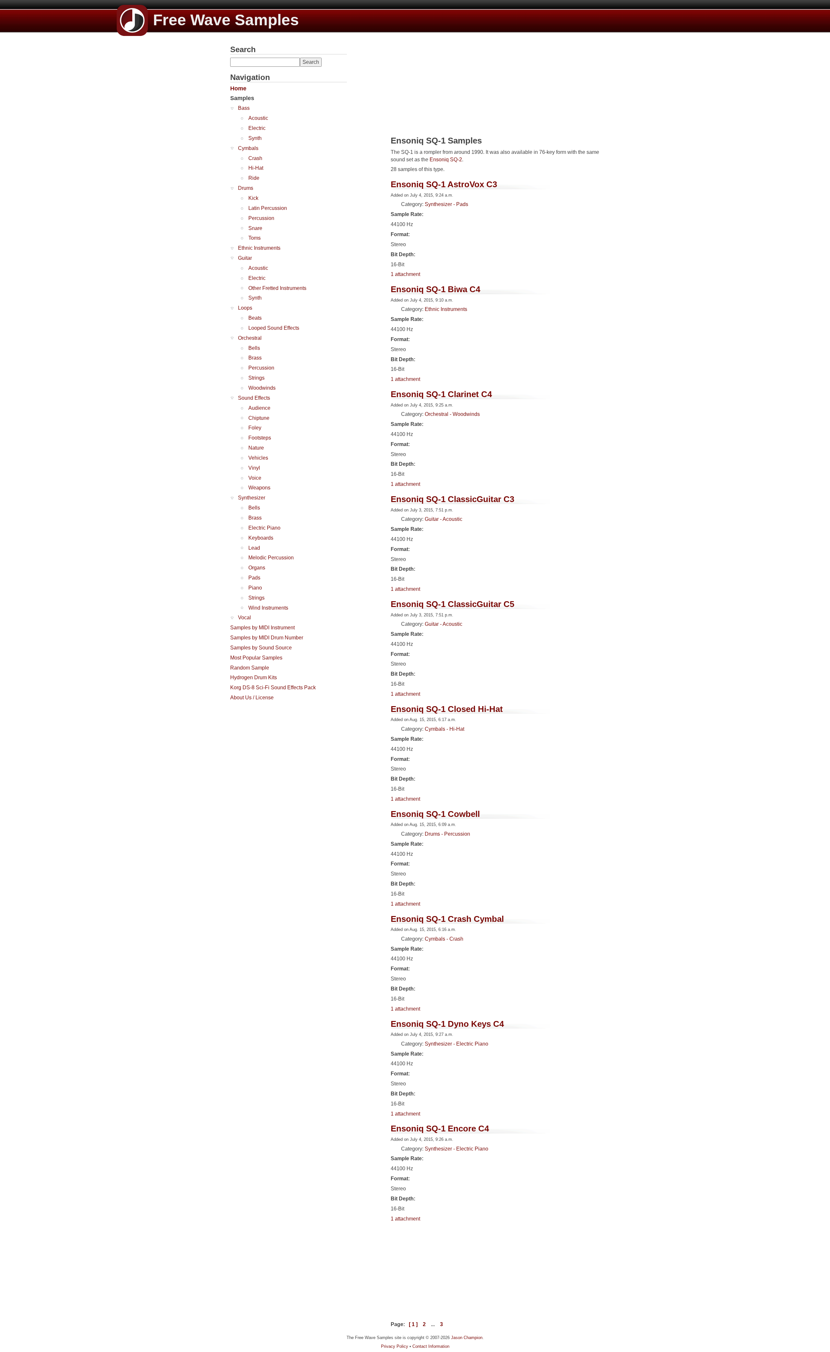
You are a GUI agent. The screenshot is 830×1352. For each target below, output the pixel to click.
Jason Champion (466, 1337)
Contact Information (430, 1346)
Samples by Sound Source (261, 647)
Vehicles (258, 458)
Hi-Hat (255, 168)
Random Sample (249, 667)
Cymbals (248, 148)
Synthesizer (251, 497)
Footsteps (259, 438)
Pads (254, 577)
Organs (256, 567)
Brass (255, 358)
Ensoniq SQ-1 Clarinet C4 (441, 394)
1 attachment (405, 274)
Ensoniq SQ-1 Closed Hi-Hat (447, 709)
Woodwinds (262, 388)
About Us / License (252, 697)
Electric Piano (264, 528)
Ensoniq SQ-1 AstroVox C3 (444, 184)
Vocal (244, 617)
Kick (253, 198)
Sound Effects (254, 398)
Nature (256, 448)
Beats (255, 318)
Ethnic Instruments (259, 248)
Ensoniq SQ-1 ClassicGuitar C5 (452, 604)
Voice (254, 478)
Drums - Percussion (447, 834)
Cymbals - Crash (444, 939)
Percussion (261, 218)
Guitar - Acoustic (443, 519)
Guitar (245, 258)
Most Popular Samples (256, 657)
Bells (254, 348)
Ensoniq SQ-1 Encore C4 (440, 1128)
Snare (255, 228)
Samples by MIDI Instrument (262, 627)
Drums (245, 188)
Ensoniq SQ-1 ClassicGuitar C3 (452, 499)
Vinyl (254, 468)
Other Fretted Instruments (277, 288)
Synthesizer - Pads (446, 204)
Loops (245, 308)
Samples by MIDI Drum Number (266, 637)
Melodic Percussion (271, 557)
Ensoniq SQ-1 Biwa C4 (435, 289)
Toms (254, 238)
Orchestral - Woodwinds (452, 414)
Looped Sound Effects (273, 328)
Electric (257, 128)
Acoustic (258, 118)
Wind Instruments (268, 608)
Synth (255, 138)
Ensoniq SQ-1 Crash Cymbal (447, 919)
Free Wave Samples (226, 20)
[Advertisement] (278, 744)
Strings (256, 378)
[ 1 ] (413, 1324)
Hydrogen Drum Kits (253, 677)
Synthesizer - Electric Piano (456, 1044)
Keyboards (260, 538)
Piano (255, 587)
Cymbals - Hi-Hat (444, 729)
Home (238, 88)
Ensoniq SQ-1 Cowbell (435, 814)
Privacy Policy (394, 1346)
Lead (254, 548)
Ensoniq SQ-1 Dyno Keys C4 (447, 1024)
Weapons (259, 487)
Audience (259, 408)
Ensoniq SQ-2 (446, 159)
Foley (254, 427)
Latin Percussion (267, 208)
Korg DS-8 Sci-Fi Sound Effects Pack (273, 687)
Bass (244, 108)
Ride (253, 178)
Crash (255, 158)
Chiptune (258, 418)
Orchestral (250, 338)
